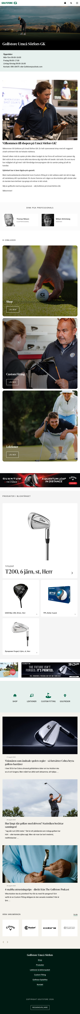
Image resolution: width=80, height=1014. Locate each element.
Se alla (76, 914)
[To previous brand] (3, 942)
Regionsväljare (40, 1007)
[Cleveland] (30, 928)
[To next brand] (7, 942)
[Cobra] (50, 928)
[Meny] (77, 3)
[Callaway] (10, 928)
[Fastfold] (69, 928)
